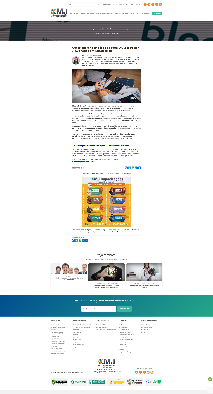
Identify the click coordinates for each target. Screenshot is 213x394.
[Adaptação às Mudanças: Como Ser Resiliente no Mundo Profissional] (106, 272)
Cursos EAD (76, 335)
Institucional (74, 13)
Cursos (83, 13)
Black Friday (122, 344)
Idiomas (98, 13)
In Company (90, 13)
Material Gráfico (101, 327)
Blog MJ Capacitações (126, 339)
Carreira (104, 283)
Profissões (106, 13)
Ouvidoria (54, 346)
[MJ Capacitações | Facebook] (145, 4)
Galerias (53, 330)
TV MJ (120, 325)
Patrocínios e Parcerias (58, 351)
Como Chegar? (123, 342)
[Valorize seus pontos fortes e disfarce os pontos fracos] (69, 268)
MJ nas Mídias (123, 327)
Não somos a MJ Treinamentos (106, 330)
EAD (112, 13)
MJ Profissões (77, 339)
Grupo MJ (144, 325)
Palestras (76, 330)
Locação (118, 13)
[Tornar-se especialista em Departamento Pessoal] (144, 272)
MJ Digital (144, 330)
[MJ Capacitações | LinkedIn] (151, 372)
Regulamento (55, 339)
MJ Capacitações (146, 327)
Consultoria (134, 13)
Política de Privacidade (58, 343)
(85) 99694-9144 (113, 4)
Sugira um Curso (78, 347)
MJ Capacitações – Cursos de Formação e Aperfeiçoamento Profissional (100, 146)
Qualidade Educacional (58, 327)
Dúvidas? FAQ (123, 337)
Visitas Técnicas (124, 330)
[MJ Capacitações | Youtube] (156, 4)
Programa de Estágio (125, 352)
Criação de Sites (101, 325)
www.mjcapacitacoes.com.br (83, 162)
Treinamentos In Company (81, 327)
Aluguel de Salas (78, 344)
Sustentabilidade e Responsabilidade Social (58, 333)
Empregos (125, 13)
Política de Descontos (58, 341)
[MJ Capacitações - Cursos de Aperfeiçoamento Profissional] (59, 13)
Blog (141, 13)
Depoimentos (55, 336)
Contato (147, 13)
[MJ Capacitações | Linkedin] (160, 4)
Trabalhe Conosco (124, 332)
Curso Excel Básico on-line (122, 232)
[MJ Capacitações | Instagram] (148, 4)
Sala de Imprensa (56, 348)
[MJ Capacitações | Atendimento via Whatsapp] (210, 379)
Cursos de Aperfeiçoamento (82, 325)
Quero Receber (124, 309)
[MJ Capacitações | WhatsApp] (144, 372)
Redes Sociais (123, 347)
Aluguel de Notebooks (80, 342)
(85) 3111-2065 (133, 4)
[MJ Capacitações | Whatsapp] (152, 4)
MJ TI (143, 332)
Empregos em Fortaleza (58, 353)
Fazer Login (157, 13)
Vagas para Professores (126, 335)
